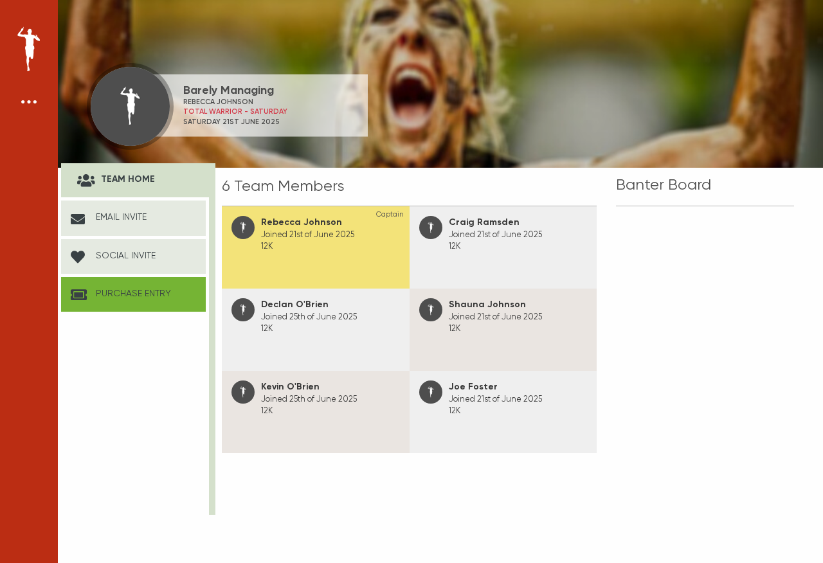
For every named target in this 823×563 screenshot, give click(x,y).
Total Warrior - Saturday (235, 111)
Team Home (126, 179)
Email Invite (120, 216)
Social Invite (124, 255)
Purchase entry (132, 293)
